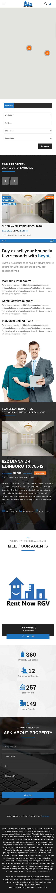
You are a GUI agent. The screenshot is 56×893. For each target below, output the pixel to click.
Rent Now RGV (28, 627)
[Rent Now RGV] (28, 591)
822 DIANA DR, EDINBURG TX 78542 (22, 226)
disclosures (34, 853)
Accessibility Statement (42, 879)
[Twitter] (28, 636)
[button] (10, 60)
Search (46, 146)
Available (9, 106)
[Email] (33, 636)
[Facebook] (23, 636)
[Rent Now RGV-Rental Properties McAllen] (28, 4)
